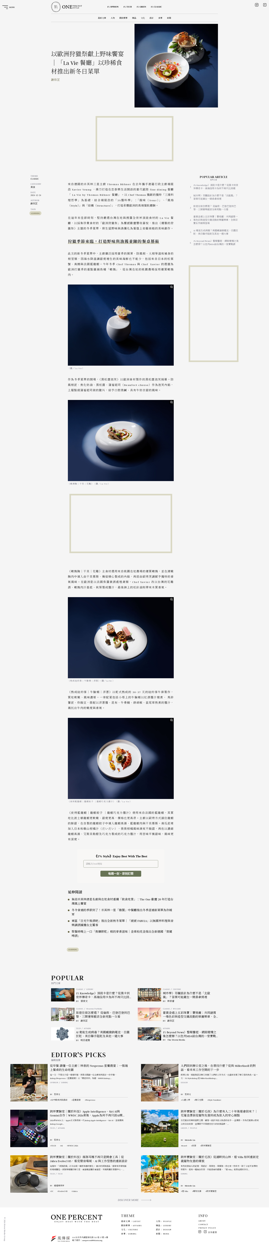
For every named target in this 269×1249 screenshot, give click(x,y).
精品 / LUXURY (164, 1225)
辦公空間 (199, 1100)
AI (62, 1145)
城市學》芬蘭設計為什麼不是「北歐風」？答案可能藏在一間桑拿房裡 (215, 197)
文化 (143, 18)
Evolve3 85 (62, 1191)
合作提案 (212, 1232)
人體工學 (186, 1100)
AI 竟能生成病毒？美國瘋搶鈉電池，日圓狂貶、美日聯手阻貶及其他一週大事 (215, 232)
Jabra (75, 1191)
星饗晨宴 (77, 1100)
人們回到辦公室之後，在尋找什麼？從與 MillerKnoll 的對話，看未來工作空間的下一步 (218, 1067)
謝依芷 (55, 80)
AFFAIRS (87, 1028)
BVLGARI (177, 1009)
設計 (152, 18)
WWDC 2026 (73, 1145)
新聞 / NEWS (162, 1234)
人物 (113, 18)
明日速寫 (85, 1040)
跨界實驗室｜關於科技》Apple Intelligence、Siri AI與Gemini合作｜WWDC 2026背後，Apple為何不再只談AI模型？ (86, 1115)
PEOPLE (193, 1128)
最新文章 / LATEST (131, 1221)
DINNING (36, 213)
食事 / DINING (128, 1234)
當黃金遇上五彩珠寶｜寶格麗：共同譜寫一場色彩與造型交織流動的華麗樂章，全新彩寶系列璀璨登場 (215, 220)
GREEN (184, 1128)
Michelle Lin (190, 1140)
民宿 (194, 1145)
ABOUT (202, 1221)
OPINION (54, 1082)
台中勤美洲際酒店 (59, 1100)
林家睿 (170, 1001)
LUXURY (89, 989)
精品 (134, 18)
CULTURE (177, 989)
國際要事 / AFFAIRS (131, 1225)
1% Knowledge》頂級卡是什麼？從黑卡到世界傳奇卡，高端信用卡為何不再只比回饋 (215, 187)
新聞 (169, 18)
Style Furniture (214, 1100)
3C (52, 1191)
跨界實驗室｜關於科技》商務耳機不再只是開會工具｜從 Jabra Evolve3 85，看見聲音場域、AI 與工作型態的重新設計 (89, 1159)
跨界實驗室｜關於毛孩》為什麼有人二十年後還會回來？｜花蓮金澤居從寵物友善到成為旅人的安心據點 (219, 1113)
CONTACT (203, 1224)
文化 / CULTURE (129, 1229)
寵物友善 (197, 1191)
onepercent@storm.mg (92, 1240)
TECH (78, 1028)
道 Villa (185, 1191)
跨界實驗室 (206, 1145)
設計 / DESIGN (163, 1229)
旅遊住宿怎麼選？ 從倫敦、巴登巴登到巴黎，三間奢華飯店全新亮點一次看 (214, 208)
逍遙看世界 (59, 1185)
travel (184, 1145)
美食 (33, 187)
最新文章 (102, 18)
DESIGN (184, 1082)
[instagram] (257, 4)
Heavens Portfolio (94, 1009)
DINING (64, 1082)
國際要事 (123, 18)
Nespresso (90, 1100)
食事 (160, 18)
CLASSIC (35, 178)
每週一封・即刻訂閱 (120, 873)
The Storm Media (176, 1039)
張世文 (84, 1001)
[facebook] (265, 4)
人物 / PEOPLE (164, 1221)
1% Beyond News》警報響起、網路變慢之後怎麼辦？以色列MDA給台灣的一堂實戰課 (215, 243)
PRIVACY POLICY (207, 1228)
